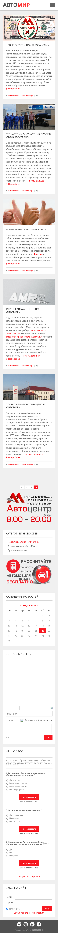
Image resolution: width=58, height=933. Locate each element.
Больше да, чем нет (18, 783)
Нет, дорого (14, 821)
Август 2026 (29, 605)
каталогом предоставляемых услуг (24, 336)
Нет (11, 852)
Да (10, 849)
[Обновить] (51, 708)
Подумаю (13, 855)
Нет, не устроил (16, 789)
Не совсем (14, 818)
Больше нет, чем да (18, 786)
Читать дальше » (37, 180)
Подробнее (14, 88)
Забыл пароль (21, 912)
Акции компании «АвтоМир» (22, 546)
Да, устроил (14, 780)
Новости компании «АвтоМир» (20, 95)
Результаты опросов (29, 876)
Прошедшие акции (17, 550)
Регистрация (37, 912)
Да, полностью (16, 815)
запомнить (14, 908)
